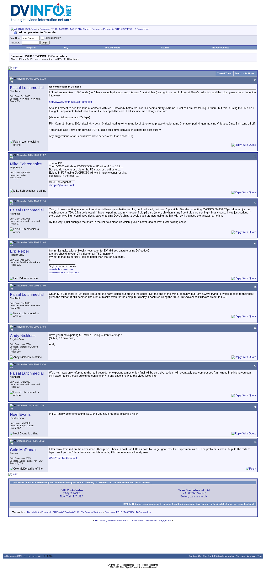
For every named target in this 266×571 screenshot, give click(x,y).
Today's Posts (112, 47)
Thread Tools (224, 73)
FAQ (66, 47)
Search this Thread (245, 73)
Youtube (60, 458)
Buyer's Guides (220, 47)
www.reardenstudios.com (64, 272)
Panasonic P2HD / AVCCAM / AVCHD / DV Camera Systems (70, 29)
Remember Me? (52, 38)
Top (259, 556)
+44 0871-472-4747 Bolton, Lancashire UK (194, 493)
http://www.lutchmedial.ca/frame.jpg (70, 101)
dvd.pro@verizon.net (61, 185)
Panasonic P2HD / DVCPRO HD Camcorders (126, 29)
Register (31, 47)
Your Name (15, 38)
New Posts (151, 520)
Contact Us (195, 556)
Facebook (72, 458)
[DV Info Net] (41, 20)
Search (165, 47)
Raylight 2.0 (165, 520)
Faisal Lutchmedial (27, 87)
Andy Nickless (23, 335)
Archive (251, 556)
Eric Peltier (19, 251)
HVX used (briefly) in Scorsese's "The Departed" (119, 520)
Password (15, 42)
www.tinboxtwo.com (61, 269)
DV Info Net (31, 29)
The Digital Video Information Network (224, 556)
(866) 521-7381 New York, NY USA (71, 493)
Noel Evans (20, 414)
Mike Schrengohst (26, 164)
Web (51, 458)
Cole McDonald (24, 450)
